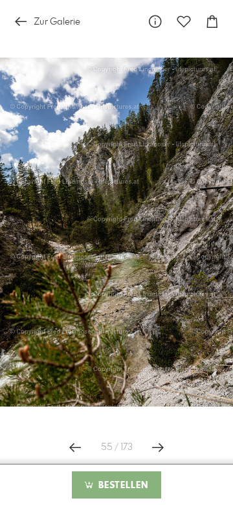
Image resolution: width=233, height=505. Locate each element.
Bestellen (121, 485)
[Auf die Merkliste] (184, 21)
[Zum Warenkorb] (212, 21)
